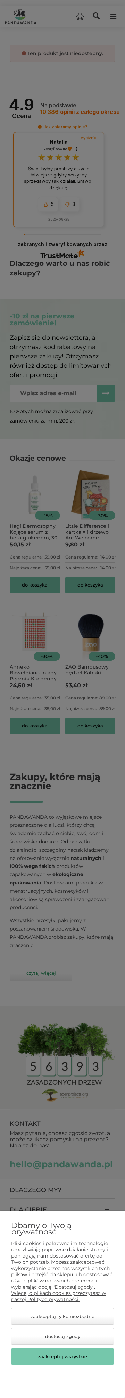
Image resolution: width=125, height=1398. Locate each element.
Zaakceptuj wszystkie (62, 1356)
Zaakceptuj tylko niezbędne (62, 1316)
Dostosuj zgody (62, 1336)
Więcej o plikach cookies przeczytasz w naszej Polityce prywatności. (58, 1296)
